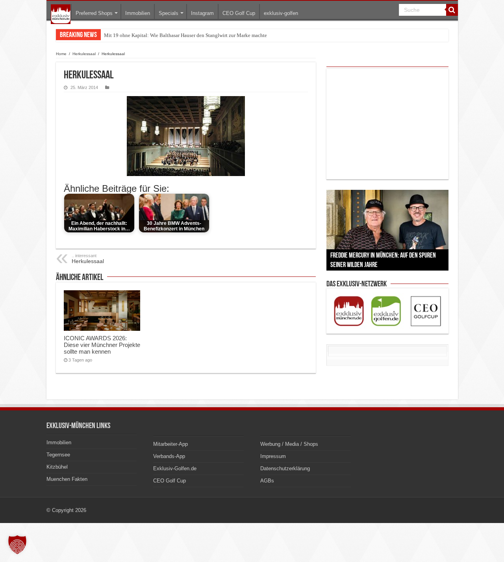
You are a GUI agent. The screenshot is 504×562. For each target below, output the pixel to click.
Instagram (202, 13)
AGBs (267, 481)
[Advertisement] (387, 124)
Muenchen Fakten (66, 479)
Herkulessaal (84, 54)
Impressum (273, 456)
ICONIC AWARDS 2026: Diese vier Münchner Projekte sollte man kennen (102, 345)
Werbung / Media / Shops (289, 444)
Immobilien (137, 13)
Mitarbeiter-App (170, 444)
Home (61, 54)
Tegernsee (58, 455)
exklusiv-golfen (281, 13)
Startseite (60, 14)
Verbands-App (169, 456)
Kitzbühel (57, 467)
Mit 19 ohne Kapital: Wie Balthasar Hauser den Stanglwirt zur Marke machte (185, 35)
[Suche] (452, 10)
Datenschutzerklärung (285, 468)
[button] (17, 544)
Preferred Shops (94, 13)
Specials (168, 13)
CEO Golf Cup (238, 13)
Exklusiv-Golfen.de (174, 468)
